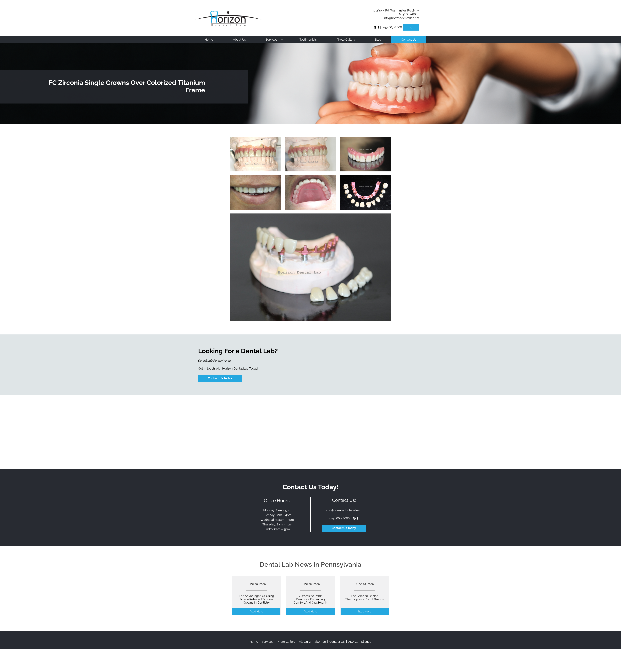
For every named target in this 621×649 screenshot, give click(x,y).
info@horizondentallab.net (401, 18)
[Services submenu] (282, 39)
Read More (263, 612)
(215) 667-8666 (409, 14)
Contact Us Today (220, 378)
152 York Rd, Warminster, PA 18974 (396, 10)
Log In (411, 27)
